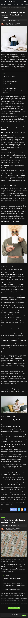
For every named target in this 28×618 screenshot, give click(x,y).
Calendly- (5, 474)
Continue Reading (14, 607)
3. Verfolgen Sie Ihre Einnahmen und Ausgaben (13, 583)
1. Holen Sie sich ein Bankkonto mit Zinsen (12, 578)
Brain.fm (3, 431)
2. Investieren (6, 580)
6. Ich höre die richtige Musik (10, 88)
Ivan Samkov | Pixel (10, 416)
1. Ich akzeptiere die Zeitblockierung (11, 76)
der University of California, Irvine (16, 296)
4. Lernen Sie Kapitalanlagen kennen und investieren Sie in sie (14, 586)
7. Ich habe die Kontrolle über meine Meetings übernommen (13, 91)
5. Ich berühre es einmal (8, 86)
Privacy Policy (16, 614)
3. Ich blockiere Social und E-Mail (10, 81)
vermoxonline (9, 1)
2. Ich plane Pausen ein (8, 79)
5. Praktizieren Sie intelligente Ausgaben (12, 589)
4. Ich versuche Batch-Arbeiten (10, 83)
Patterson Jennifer (10, 23)
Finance (3, 9)
